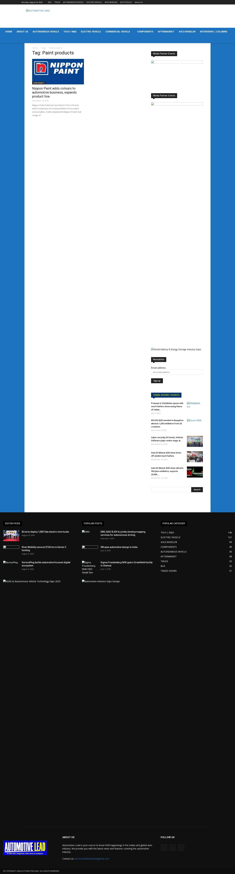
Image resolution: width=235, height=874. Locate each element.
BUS (49, 2)
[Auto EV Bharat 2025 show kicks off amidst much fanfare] (195, 456)
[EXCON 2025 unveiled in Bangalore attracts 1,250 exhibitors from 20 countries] (195, 424)
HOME (8, 31)
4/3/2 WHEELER (111, 2)
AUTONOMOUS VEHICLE (73, 2)
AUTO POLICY (126, 2)
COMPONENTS (145, 31)
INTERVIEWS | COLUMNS (213, 31)
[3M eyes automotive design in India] (90, 551)
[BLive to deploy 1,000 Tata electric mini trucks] (11, 535)
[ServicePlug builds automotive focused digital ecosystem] (11, 566)
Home (35, 48)
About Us (139, 2)
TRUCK (57, 2)
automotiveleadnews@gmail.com (92, 858)
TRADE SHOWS (169, 570)
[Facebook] (200, 2)
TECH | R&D (167, 532)
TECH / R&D (69, 31)
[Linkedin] (205, 2)
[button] (231, 31)
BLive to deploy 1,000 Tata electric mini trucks (45, 531)
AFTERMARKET (166, 31)
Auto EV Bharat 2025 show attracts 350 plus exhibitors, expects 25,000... (167, 471)
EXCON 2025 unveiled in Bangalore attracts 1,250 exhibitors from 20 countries (167, 423)
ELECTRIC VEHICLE (94, 2)
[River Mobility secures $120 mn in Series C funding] (11, 551)
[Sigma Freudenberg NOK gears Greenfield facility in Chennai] (90, 567)
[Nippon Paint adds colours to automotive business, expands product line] (58, 71)
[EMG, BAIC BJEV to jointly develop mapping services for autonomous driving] (90, 535)
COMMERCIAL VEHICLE (117, 31)
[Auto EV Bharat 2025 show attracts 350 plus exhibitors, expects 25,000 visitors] (195, 472)
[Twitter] (211, 2)
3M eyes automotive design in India (119, 547)
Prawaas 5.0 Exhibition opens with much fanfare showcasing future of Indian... (167, 406)
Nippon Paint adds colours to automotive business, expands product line (54, 92)
